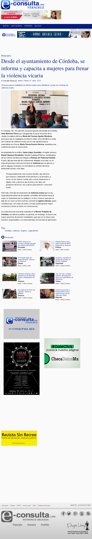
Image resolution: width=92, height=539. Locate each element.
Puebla (45, 524)
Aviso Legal (27, 505)
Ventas (12, 505)
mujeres (24, 231)
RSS (34, 505)
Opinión (28, 25)
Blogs (38, 25)
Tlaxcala (17, 524)
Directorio (5, 505)
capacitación (33, 231)
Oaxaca (31, 524)
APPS (19, 505)
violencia (16, 231)
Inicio (6, 25)
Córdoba (8, 231)
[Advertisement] (20, 44)
